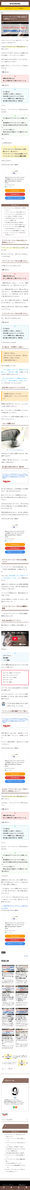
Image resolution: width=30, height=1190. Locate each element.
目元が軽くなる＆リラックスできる (15, 218)
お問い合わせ (21, 1185)
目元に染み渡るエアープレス (13, 228)
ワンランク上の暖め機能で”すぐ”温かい (16, 230)
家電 (4, 952)
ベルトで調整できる (11, 220)
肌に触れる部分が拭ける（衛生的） (15, 222)
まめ (15, 1097)
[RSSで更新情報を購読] (16, 1107)
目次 (13, 205)
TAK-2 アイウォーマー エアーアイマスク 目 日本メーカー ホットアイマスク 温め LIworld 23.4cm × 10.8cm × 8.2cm (14, 180)
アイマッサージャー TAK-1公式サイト (16, 449)
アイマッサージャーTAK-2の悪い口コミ (16, 212)
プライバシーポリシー (8, 1185)
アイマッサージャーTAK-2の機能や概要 (15, 226)
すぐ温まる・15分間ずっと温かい (14, 216)
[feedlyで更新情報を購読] (14, 1107)
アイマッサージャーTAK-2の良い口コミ (16, 214)
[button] (27, 1120)
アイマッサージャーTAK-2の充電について (15, 224)
